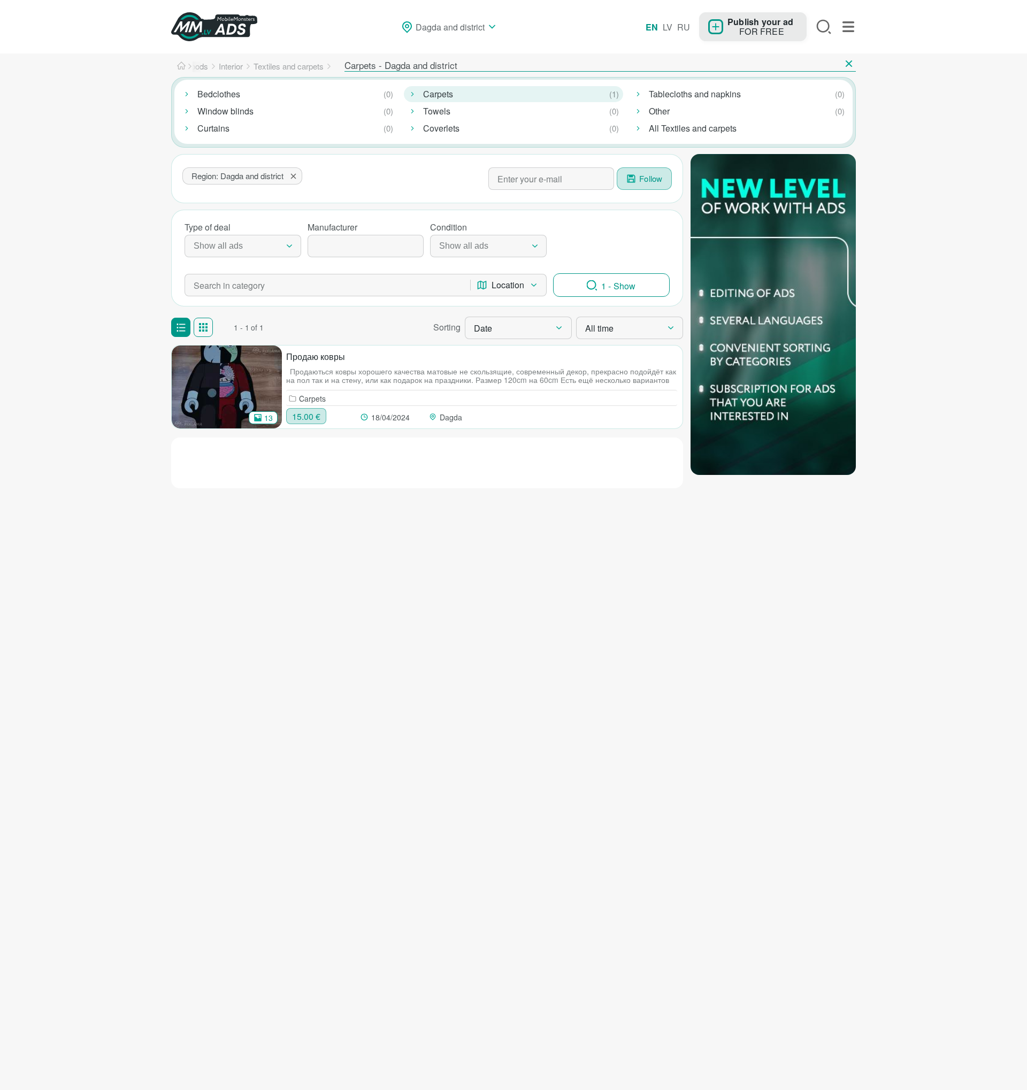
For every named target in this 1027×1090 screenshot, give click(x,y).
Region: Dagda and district (237, 175)
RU (683, 27)
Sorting (447, 327)
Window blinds (225, 111)
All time (599, 328)
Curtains (213, 128)
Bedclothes (218, 94)
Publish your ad (760, 21)
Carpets (438, 94)
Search (823, 26)
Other (659, 111)
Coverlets (441, 128)
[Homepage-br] (181, 66)
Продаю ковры (315, 356)
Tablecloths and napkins (695, 94)
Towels (436, 111)
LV (667, 27)
